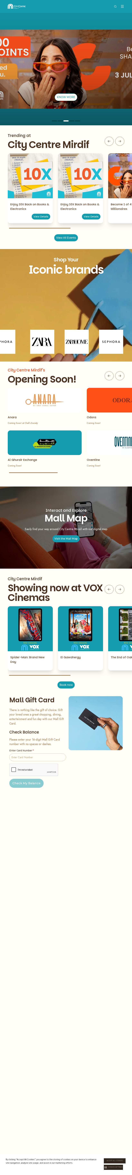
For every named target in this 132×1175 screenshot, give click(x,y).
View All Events (66, 237)
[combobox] (115, 6)
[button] (113, 1167)
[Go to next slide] (119, 141)
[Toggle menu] (122, 6)
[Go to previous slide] (109, 141)
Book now (66, 684)
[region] (66, 69)
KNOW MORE (66, 97)
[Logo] (17, 6)
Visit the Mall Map (66, 538)
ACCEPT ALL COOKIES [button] (115, 1161)
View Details (41, 216)
